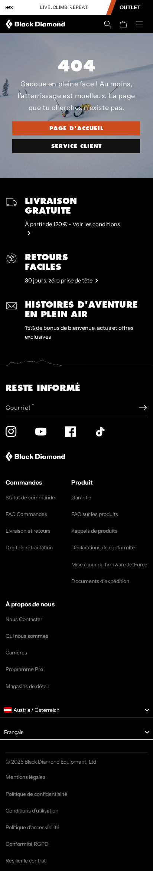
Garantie (81, 497)
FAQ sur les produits (94, 514)
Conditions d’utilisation (32, 810)
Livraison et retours (28, 530)
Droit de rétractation (29, 547)
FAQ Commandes (26, 514)
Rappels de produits (94, 530)
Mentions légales (25, 777)
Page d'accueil (76, 128)
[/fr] (37, 24)
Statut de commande (30, 497)
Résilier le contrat (26, 860)
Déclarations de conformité (103, 547)
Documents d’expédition (100, 581)
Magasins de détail (27, 686)
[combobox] (76, 710)
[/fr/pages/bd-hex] (9, 7)
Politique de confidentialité (36, 794)
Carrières (16, 652)
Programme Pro (24, 669)
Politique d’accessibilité (32, 827)
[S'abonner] (142, 407)
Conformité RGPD (27, 844)
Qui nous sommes (27, 636)
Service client (76, 146)
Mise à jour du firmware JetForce (109, 564)
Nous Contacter (24, 619)
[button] (108, 24)
